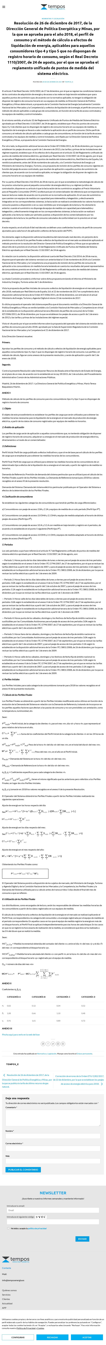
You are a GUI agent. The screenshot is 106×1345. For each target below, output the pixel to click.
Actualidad (7, 1303)
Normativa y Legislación (53, 18)
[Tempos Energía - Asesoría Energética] (53, 7)
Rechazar (52, 1337)
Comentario (11, 1107)
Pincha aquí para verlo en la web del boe (21, 1034)
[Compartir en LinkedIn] (58, 1044)
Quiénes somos (9, 1290)
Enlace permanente (84, 1054)
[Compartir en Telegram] (63, 1044)
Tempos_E (69, 82)
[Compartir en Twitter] (53, 1044)
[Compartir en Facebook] (48, 1044)
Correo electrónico (14, 1143)
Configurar (17, 1337)
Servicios (6, 1294)
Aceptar (87, 1337)
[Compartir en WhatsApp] (43, 1044)
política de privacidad (37, 1228)
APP (4, 1307)
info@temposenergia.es (13, 1280)
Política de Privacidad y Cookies (30, 1328)
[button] (3, 6)
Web (8, 1156)
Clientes (6, 1299)
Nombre (10, 1131)
